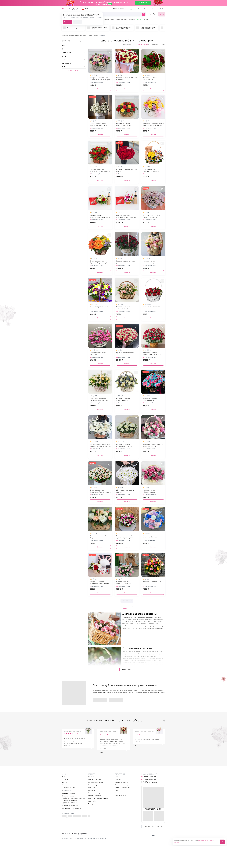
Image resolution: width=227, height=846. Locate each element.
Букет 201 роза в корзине (125, 352)
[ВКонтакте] (153, 836)
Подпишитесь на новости (153, 826)
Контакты (65, 779)
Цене (163, 44)
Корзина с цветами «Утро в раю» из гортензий (153, 537)
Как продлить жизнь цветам (98, 798)
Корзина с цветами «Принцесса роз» (123, 308)
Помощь (91, 777)
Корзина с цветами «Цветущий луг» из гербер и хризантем (100, 262)
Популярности (143, 44)
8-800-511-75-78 (118, 9)
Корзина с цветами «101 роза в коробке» (126, 79)
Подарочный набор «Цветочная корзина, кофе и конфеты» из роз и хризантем (100, 583)
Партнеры (147, 9)
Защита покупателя (95, 785)
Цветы (117, 777)
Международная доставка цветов (100, 804)
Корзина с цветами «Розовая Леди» (100, 537)
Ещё (163, 9)
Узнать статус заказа (95, 779)
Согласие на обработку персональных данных (70, 802)
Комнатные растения (122, 787)
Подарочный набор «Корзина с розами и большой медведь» (123, 583)
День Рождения (120, 795)
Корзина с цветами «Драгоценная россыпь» (152, 353)
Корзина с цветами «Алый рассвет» (125, 262)
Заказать (100, 89)
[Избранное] (149, 14)
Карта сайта (92, 801)
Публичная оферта (68, 793)
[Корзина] (154, 14)
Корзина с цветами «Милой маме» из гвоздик (153, 445)
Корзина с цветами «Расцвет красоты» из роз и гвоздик (153, 124)
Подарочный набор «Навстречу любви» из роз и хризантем (100, 216)
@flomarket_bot (150, 779)
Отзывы (154, 9)
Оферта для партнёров (70, 805)
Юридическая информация (71, 808)
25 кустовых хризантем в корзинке (125, 491)
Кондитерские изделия (123, 785)
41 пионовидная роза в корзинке (98, 353)
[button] (165, 28)
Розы (116, 790)
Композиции (119, 793)
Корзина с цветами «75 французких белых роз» (98, 124)
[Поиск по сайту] (143, 14)
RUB (86, 9)
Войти (162, 14)
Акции (145, 19)
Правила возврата (94, 795)
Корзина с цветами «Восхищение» (150, 79)
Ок (222, 841)
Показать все (126, 669)
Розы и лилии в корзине (152, 307)
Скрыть (81, 41)
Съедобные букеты (108, 19)
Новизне (155, 44)
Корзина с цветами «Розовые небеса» (150, 399)
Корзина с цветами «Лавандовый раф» (123, 399)
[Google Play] (100, 700)
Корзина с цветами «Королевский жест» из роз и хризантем (100, 491)
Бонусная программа (95, 782)
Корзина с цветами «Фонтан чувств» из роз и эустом (126, 537)
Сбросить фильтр (73, 70)
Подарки (132, 19)
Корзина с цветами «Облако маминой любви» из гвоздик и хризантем (100, 445)
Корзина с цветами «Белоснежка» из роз (124, 445)
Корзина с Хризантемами (99, 307)
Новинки (139, 19)
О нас (127, 9)
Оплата (140, 9)
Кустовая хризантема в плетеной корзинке (151, 216)
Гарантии (91, 787)
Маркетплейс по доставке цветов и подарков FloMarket (82, 838)
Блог (63, 785)
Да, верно (67, 22)
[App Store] (116, 700)
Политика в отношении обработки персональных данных (73, 797)
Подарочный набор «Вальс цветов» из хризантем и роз (100, 79)
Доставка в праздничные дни (98, 793)
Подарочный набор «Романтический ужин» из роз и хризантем (125, 216)
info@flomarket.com (149, 782)
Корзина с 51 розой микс (152, 582)
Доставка (134, 9)
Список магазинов (68, 787)
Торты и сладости (121, 19)
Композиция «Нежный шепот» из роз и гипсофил (99, 399)
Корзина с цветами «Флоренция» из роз (123, 124)
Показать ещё (127, 601)
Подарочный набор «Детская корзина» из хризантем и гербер (151, 170)
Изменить (77, 22)
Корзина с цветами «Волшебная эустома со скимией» (151, 262)
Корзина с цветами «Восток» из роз (126, 170)
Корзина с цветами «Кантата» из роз (150, 491)
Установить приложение (143, 3)
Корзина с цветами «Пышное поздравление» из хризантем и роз (100, 170)
